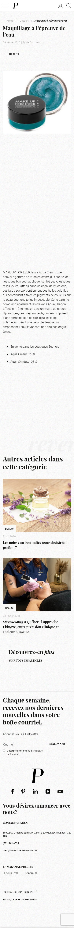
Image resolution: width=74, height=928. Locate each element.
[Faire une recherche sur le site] (68, 5)
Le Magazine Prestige (18, 867)
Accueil (10, 20)
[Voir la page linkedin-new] (35, 791)
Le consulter (10, 873)
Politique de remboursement (20, 899)
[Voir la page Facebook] (12, 791)
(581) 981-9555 (11, 843)
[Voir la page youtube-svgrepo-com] (60, 791)
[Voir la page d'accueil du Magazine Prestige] (37, 776)
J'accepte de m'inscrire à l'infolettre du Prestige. (25, 752)
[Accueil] (15, 6)
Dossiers (24, 20)
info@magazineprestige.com (20, 850)
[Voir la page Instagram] (48, 791)
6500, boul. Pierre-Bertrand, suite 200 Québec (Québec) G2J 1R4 (37, 834)
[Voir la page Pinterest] (23, 791)
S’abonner (31, 873)
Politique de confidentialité (20, 891)
